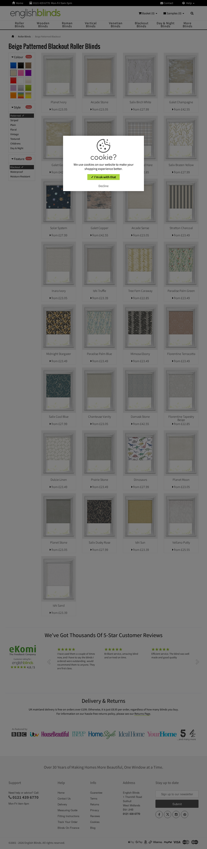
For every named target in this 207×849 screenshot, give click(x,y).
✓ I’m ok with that (103, 177)
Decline (103, 186)
